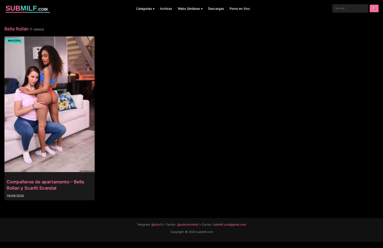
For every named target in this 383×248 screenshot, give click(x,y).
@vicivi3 (156, 224)
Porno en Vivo (240, 8)
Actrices (166, 8)
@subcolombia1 (187, 224)
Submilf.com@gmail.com (229, 224)
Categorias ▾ (145, 8)
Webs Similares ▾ (190, 8)
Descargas (216, 8)
